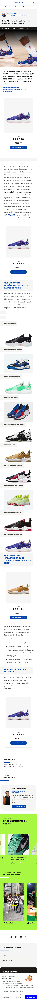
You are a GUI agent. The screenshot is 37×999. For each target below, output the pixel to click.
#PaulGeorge (7, 91)
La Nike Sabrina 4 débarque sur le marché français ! (18, 859)
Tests (25, 7)
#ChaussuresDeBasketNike (12, 89)
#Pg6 (24, 89)
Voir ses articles (18, 806)
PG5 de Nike (12, 215)
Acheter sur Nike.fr (19, 147)
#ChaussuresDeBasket (11, 87)
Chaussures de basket (12, 7)
